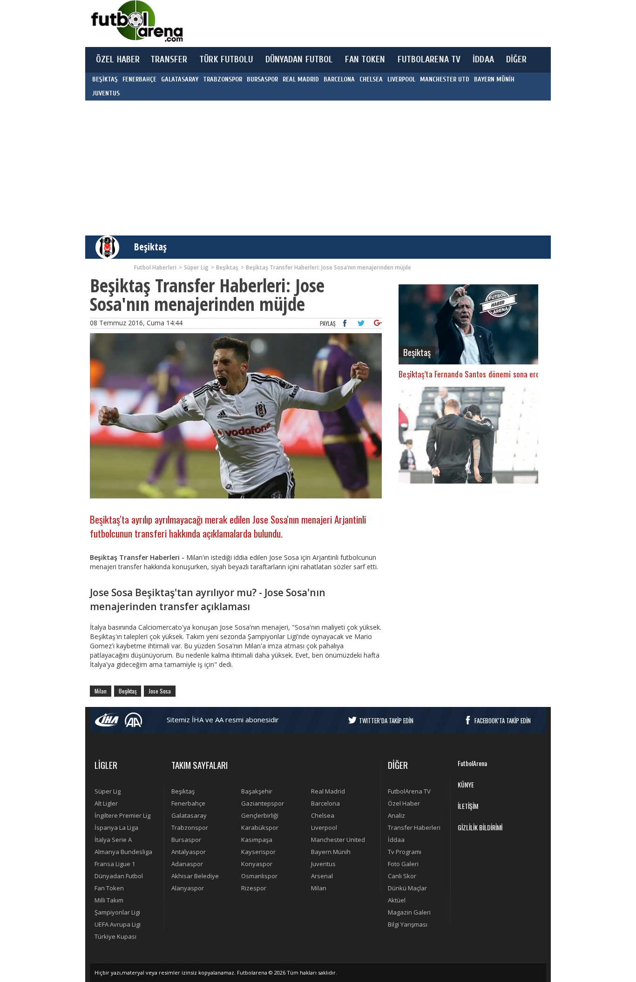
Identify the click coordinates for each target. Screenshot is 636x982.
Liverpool (324, 827)
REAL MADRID (301, 79)
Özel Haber (404, 803)
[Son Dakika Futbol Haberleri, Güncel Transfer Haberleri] (136, 21)
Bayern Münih (331, 851)
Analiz (396, 815)
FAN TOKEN (365, 59)
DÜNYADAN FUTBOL (299, 59)
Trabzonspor (189, 827)
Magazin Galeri (409, 912)
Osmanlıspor (259, 876)
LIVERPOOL (401, 79)
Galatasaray (189, 815)
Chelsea (322, 815)
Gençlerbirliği (259, 815)
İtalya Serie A (113, 839)
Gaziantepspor (262, 803)
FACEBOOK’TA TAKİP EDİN (502, 720)
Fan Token (109, 888)
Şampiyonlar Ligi (117, 912)
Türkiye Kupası (115, 936)
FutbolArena (472, 763)
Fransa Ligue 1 (115, 864)
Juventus (323, 864)
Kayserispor (258, 851)
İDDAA (483, 59)
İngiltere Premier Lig (122, 815)
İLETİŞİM (468, 806)
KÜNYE (466, 784)
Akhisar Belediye (195, 876)
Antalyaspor (188, 851)
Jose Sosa (160, 691)
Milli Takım (109, 900)
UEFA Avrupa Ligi (118, 924)
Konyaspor (256, 864)
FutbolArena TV (409, 791)
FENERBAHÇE (139, 79)
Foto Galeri (403, 864)
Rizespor (253, 888)
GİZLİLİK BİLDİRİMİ (480, 827)
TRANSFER (168, 59)
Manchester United (338, 839)
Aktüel (397, 900)
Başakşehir (256, 791)
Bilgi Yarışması (407, 924)
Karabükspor (259, 827)
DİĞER (516, 59)
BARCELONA (339, 79)
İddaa (396, 839)
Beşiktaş (150, 246)
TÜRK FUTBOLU (226, 59)
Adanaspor (187, 864)
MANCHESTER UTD (444, 79)
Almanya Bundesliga (123, 851)
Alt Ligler (106, 803)
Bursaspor (186, 839)
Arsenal (322, 876)
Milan (101, 691)
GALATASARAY (179, 79)
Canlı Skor (402, 876)
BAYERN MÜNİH (494, 79)
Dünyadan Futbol (119, 876)
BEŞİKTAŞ (105, 79)
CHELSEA (371, 79)
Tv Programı (404, 851)
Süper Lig (108, 791)
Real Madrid (328, 791)
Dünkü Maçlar (407, 888)
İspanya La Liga (116, 827)
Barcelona (325, 803)
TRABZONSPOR (222, 79)
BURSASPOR (262, 79)
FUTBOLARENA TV (429, 59)
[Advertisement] (361, 23)
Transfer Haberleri (414, 827)
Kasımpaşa (256, 839)
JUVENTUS (106, 93)
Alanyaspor (187, 888)
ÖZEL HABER (118, 59)
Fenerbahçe (188, 803)
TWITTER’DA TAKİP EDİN (386, 720)
